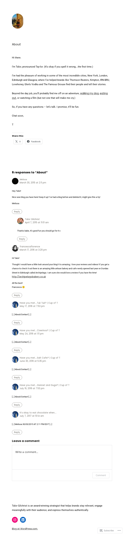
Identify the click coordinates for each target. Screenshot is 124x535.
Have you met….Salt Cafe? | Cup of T (40, 357)
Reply (17, 211)
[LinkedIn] (23, 520)
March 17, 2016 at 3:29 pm (33, 249)
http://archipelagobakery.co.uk (29, 276)
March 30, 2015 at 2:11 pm (33, 182)
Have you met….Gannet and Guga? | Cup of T (44, 385)
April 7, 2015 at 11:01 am (37, 222)
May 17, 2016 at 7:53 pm (32, 306)
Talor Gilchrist (32, 219)
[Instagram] (15, 520)
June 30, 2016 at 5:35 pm (33, 361)
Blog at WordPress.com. (25, 528)
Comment (101, 475)
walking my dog (89, 93)
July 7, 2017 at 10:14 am (32, 415)
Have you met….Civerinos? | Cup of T (40, 330)
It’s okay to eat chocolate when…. (38, 412)
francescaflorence (30, 246)
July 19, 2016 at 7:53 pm (32, 388)
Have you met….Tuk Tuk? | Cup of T (39, 302)
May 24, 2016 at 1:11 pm (32, 333)
